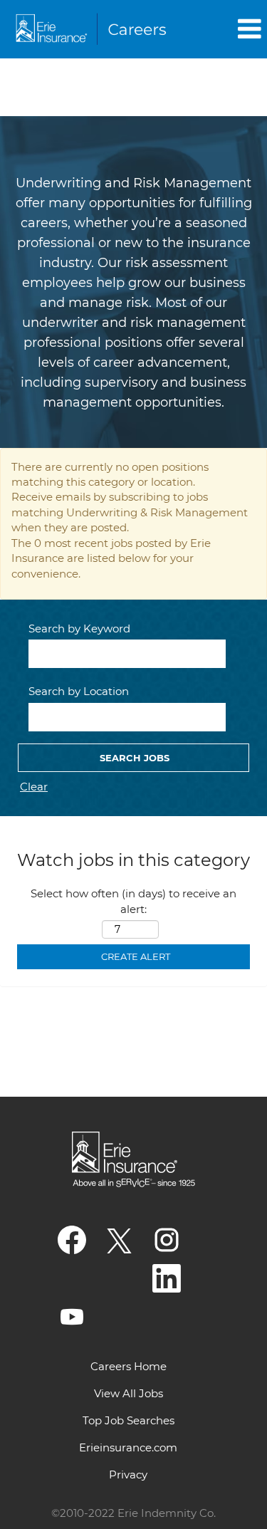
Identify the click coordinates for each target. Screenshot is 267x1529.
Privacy (128, 1474)
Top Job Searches (128, 1420)
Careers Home (128, 1366)
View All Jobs (128, 1393)
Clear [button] (34, 786)
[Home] (93, 29)
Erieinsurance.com (128, 1447)
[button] (227, 29)
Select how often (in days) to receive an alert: (133, 901)
